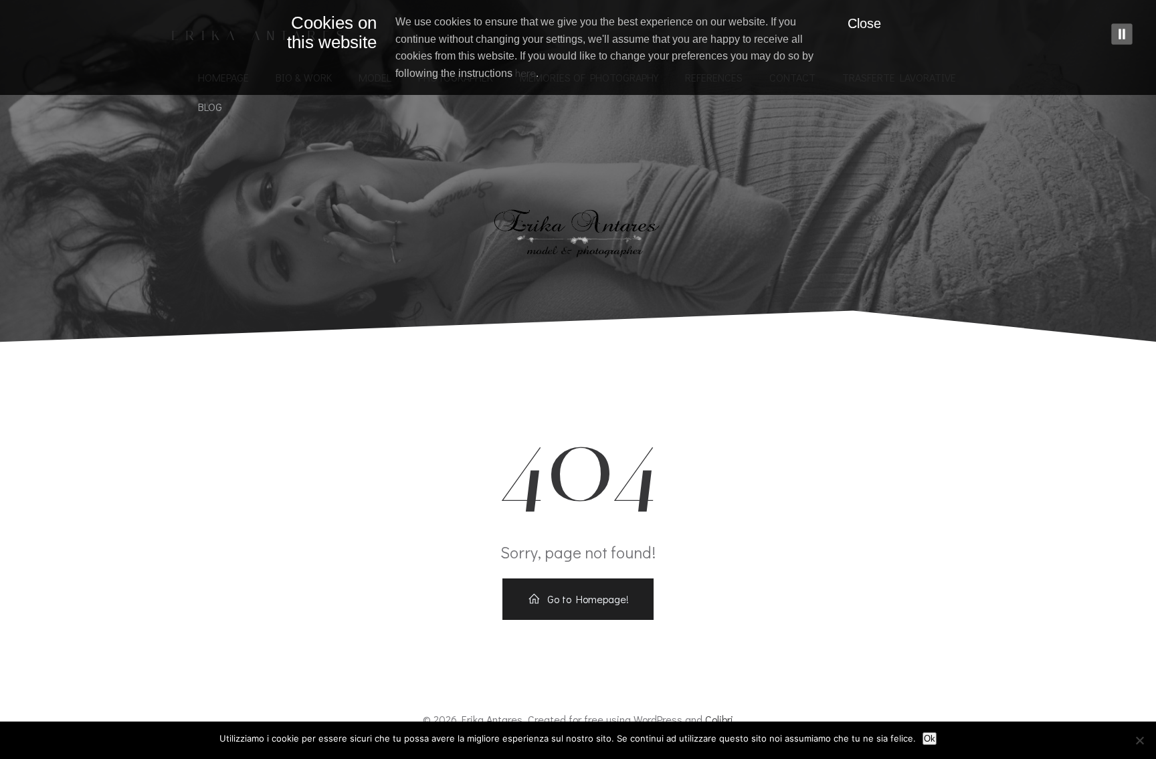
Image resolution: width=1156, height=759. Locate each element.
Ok (929, 739)
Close (864, 23)
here (525, 73)
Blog (210, 107)
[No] (1139, 740)
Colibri (719, 719)
